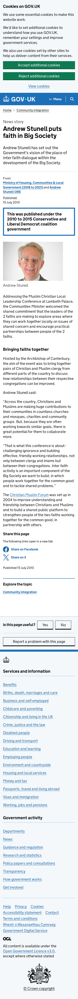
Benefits (10, 684)
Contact (52, 912)
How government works (22, 879)
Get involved (13, 887)
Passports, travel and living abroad (31, 789)
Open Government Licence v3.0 (29, 951)
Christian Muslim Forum (29, 494)
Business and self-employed (26, 700)
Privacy (21, 906)
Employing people (17, 756)
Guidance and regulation (23, 847)
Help (7, 906)
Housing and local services (24, 772)
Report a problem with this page (39, 641)
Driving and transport (20, 740)
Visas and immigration (21, 797)
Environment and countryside (27, 764)
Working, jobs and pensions (25, 805)
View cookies (39, 86)
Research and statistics (22, 855)
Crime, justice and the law (24, 724)
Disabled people (16, 732)
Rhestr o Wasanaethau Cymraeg (29, 924)
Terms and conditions (20, 918)
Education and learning (22, 748)
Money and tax (15, 781)
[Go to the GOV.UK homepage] (19, 99)
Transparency (14, 871)
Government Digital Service (25, 930)
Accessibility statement (22, 912)
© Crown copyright (39, 988)
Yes (47, 625)
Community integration (33, 110)
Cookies (37, 906)
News (8, 839)
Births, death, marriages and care (30, 692)
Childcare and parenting (23, 708)
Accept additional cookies (39, 65)
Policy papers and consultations (29, 863)
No (66, 625)
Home (7, 110)
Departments (14, 831)
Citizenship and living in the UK (28, 716)
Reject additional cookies (39, 76)
